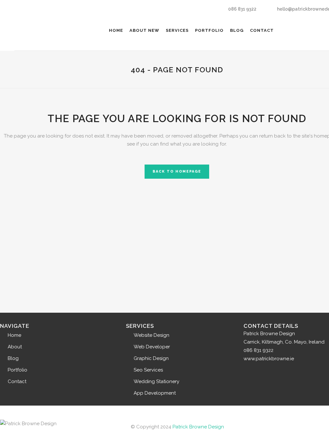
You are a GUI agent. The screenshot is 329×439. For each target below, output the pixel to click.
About (15, 347)
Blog (13, 358)
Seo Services (148, 370)
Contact (17, 381)
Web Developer (152, 347)
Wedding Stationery (156, 381)
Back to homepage (177, 171)
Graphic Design (151, 358)
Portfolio (17, 370)
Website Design (151, 335)
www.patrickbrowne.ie (269, 359)
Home (14, 335)
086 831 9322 (242, 9)
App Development (155, 393)
